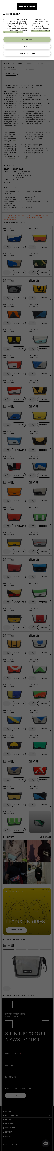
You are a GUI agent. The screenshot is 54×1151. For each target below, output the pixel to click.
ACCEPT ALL (27, 39)
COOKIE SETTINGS (27, 53)
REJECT (27, 46)
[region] (27, 30)
